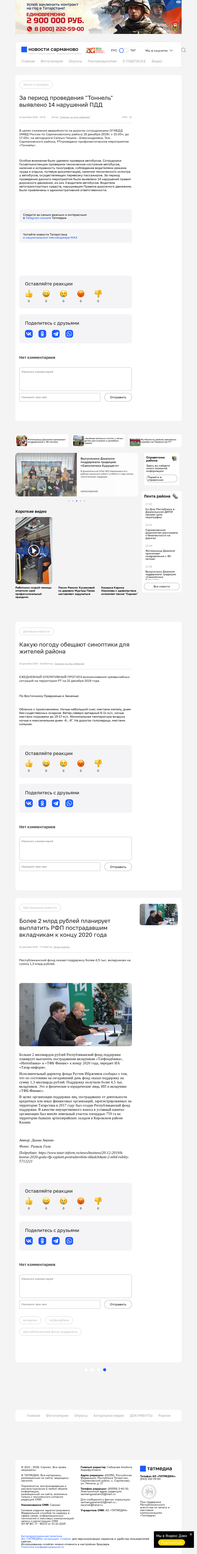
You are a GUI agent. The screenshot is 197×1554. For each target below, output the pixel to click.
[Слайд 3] (76, 501)
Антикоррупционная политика (41, 1536)
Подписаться (171, 1542)
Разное (164, 1415)
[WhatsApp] (69, 334)
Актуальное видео (108, 1415)
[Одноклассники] (42, 334)
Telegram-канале (39, 218)
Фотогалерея (52, 61)
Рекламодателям (102, 61)
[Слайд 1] (69, 501)
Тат (133, 50)
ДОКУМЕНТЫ (141, 1415)
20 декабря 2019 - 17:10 (32, 947)
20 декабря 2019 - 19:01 (32, 117)
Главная (28, 61)
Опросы (75, 61)
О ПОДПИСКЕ (134, 61)
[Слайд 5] (84, 501)
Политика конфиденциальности (42, 1546)
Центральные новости (40, 907)
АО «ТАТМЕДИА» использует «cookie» (46, 1538)
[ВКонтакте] (29, 334)
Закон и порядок (36, 84)
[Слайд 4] (80, 501)
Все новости (162, 586)
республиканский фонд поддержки (50, 1332)
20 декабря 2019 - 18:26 (32, 664)
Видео (157, 61)
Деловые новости (36, 631)
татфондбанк (59, 1320)
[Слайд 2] (72, 501)
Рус (114, 50)
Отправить (118, 397)
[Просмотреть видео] (34, 550)
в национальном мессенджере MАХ (50, 237)
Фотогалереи (57, 1415)
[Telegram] (56, 334)
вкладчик (30, 1320)
